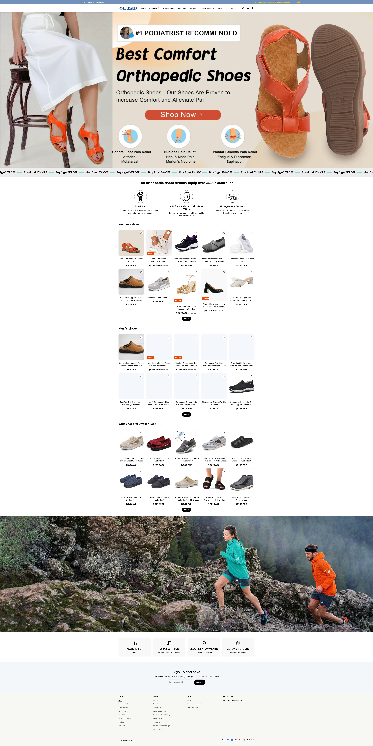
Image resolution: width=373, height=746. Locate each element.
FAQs (189, 700)
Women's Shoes (168, 8)
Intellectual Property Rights (162, 726)
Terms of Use (157, 729)
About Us (156, 704)
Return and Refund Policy (161, 715)
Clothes (220, 8)
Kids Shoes (193, 8)
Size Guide (229, 8)
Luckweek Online (127, 740)
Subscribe (199, 682)
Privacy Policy (157, 722)
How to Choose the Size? (195, 704)
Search (155, 700)
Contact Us (157, 708)
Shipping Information (160, 711)
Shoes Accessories (207, 8)
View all (186, 319)
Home (143, 8)
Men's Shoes (181, 8)
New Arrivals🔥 (154, 8)
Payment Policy (158, 718)
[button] (243, 8)
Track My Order (192, 708)
